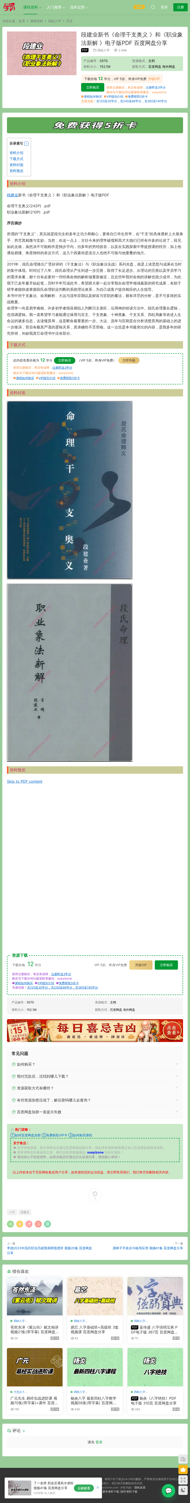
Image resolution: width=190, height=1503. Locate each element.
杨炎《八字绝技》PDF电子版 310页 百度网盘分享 (154, 1400)
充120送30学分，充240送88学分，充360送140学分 (131, 101)
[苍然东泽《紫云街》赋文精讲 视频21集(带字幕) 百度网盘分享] (35, 1296)
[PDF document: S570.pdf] (95, 865)
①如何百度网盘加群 (25, 1135)
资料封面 (16, 165)
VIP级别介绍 (115, 96)
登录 (98, 1442)
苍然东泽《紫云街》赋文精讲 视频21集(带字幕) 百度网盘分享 (34, 1329)
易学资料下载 (110, 1491)
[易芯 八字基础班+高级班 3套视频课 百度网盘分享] (95, 1296)
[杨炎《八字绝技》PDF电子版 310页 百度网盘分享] (155, 1367)
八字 (12, 1212)
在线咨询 (168, 1490)
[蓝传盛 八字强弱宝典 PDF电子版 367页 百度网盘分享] (155, 1296)
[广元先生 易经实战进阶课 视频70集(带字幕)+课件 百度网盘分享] (35, 1367)
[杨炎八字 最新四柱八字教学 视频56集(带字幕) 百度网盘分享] (95, 1367)
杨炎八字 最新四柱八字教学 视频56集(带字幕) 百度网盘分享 (93, 1400)
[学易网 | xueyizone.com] (9, 7)
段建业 (12, 195)
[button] (26, 144)
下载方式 (16, 159)
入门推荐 (54, 7)
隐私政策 (140, 1487)
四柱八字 (104, 50)
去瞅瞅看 (83, 1488)
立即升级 (128, 360)
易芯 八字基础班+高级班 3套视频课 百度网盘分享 (95, 1329)
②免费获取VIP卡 (54, 1135)
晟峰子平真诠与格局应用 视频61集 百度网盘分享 (148, 1248)
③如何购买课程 (80, 1135)
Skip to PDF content (24, 781)
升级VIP (154, 78)
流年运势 (77, 7)
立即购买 (92, 87)
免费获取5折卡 (138, 96)
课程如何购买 (93, 96)
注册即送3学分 (156, 87)
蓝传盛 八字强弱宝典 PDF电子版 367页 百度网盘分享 (154, 1329)
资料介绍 (16, 153)
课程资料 (30, 7)
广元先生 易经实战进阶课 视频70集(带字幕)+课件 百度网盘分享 (34, 1400)
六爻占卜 (19, 1392)
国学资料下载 (129, 1491)
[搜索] (153, 7)
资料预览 (16, 171)
